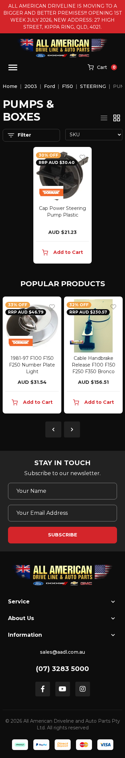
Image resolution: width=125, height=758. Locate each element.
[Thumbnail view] (116, 118)
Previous (53, 429)
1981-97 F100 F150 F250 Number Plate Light (32, 365)
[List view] (104, 118)
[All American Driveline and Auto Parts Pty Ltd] (62, 48)
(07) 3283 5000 (62, 669)
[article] (32, 356)
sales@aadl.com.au (62, 652)
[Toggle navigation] (12, 67)
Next (72, 429)
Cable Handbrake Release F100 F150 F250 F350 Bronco (93, 365)
